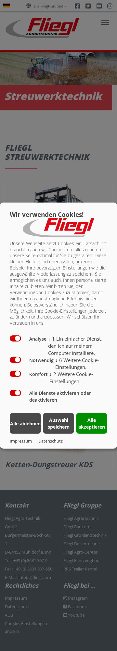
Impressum (21, 441)
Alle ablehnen (25, 423)
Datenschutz (50, 441)
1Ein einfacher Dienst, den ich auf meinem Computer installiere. (75, 345)
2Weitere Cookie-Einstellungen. (71, 377)
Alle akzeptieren (91, 423)
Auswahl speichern (59, 423)
